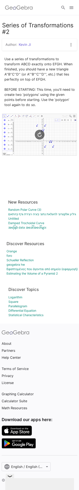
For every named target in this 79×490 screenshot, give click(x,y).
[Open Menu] (71, 7)
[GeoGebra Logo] (19, 8)
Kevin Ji (25, 44)
